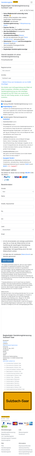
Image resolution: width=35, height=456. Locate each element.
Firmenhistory (9, 124)
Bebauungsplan (23, 432)
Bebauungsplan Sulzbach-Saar (13, 367)
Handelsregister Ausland (8, 438)
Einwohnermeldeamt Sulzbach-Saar (15, 369)
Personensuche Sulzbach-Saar (13, 365)
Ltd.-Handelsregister (7, 436)
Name (3, 196)
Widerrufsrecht (25, 254)
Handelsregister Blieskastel (12, 379)
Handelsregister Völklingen (12, 381)
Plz (2, 211)
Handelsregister (9, 2)
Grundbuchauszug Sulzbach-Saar (14, 373)
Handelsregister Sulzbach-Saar (13, 375)
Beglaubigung (5, 434)
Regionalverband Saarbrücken (10, 345)
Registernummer (6, 67)
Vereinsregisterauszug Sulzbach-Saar (15, 389)
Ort (2, 219)
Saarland (5, 342)
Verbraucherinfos (24, 448)
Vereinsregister (5, 440)
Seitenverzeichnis (24, 454)
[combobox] (17, 62)
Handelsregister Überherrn (12, 383)
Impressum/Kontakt (25, 446)
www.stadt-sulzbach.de (9, 361)
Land (2, 226)
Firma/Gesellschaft (7, 60)
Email (3, 234)
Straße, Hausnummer (7, 203)
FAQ (2, 446)
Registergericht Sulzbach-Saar (13, 371)
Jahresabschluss (10, 137)
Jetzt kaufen (7, 261)
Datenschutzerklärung (25, 450)
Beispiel (21, 35)
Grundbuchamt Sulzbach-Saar (13, 363)
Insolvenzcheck (9, 122)
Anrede (3, 188)
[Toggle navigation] (31, 2)
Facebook (22, 434)
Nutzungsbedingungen (26, 452)
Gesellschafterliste (10, 151)
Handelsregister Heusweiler (13, 385)
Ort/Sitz (3, 75)
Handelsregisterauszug (8, 432)
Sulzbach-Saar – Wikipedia (12, 377)
